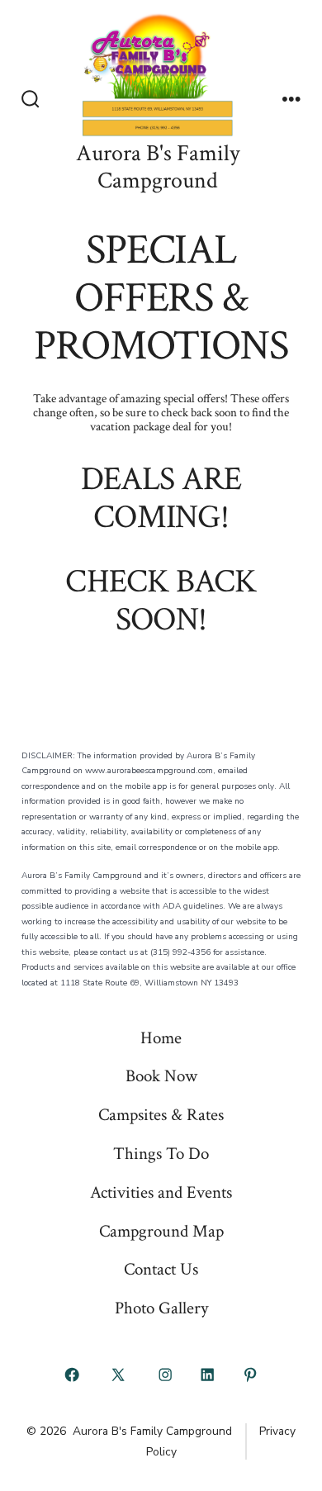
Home (161, 1038)
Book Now (161, 1076)
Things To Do (161, 1153)
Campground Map (161, 1231)
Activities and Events (161, 1192)
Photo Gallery (161, 1308)
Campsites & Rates (161, 1115)
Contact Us (161, 1269)
